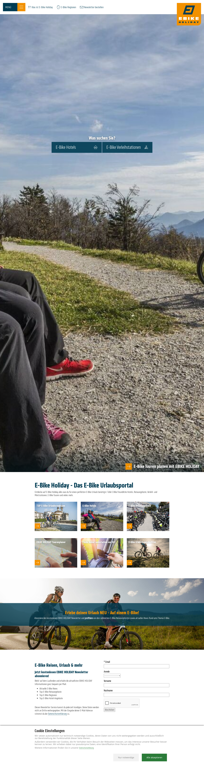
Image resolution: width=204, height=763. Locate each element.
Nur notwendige (126, 757)
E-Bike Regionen (68, 7)
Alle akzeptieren (154, 757)
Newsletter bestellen (94, 7)
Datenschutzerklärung (57, 713)
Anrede (107, 671)
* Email (107, 662)
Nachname (108, 690)
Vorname (107, 681)
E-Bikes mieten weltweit (179, 466)
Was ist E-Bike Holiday (42, 7)
